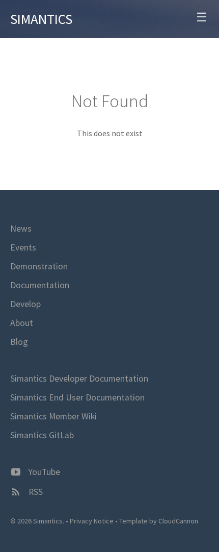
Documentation (39, 285)
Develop (25, 304)
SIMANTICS (41, 19)
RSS (34, 491)
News (21, 228)
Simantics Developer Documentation (79, 378)
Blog (19, 341)
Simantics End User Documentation (77, 397)
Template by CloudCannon (158, 520)
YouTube (43, 472)
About (21, 323)
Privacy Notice (92, 520)
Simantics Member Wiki (53, 416)
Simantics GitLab (42, 435)
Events (23, 247)
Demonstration (39, 266)
